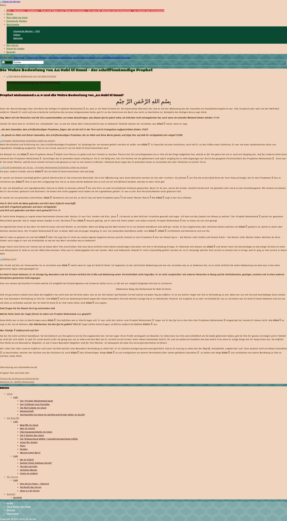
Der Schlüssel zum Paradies (35, 404)
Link (15, 397)
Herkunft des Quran (30, 487)
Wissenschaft (27, 411)
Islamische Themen (37, 57)
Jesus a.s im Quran (30, 490)
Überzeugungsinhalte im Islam (36, 432)
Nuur (23, 445)
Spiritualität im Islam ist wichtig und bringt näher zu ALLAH (52, 414)
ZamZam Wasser (28, 470)
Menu (3, 5)
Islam (10, 394)
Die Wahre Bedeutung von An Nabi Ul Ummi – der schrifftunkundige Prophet (89, 57)
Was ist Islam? (27, 428)
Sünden (24, 449)
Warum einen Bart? (30, 452)
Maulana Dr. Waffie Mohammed (17, 382)
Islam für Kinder (29, 442)
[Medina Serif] (8, 259)
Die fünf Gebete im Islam (33, 408)
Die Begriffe (13, 418)
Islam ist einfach (29, 473)
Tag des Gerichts (28, 466)
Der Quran (12, 477)
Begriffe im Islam (29, 425)
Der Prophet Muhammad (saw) (36, 401)
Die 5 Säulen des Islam (32, 435)
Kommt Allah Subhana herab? (36, 463)
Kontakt (11, 494)
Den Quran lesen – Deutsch (34, 483)
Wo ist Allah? (27, 459)
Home (10, 503)
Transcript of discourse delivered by (19, 378)
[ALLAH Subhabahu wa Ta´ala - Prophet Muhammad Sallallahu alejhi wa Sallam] (44, 167)
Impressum (12, 513)
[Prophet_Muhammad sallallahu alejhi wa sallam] (27, 141)
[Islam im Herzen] (10, 1)
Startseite (19, 57)
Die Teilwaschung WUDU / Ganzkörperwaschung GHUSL (49, 439)
